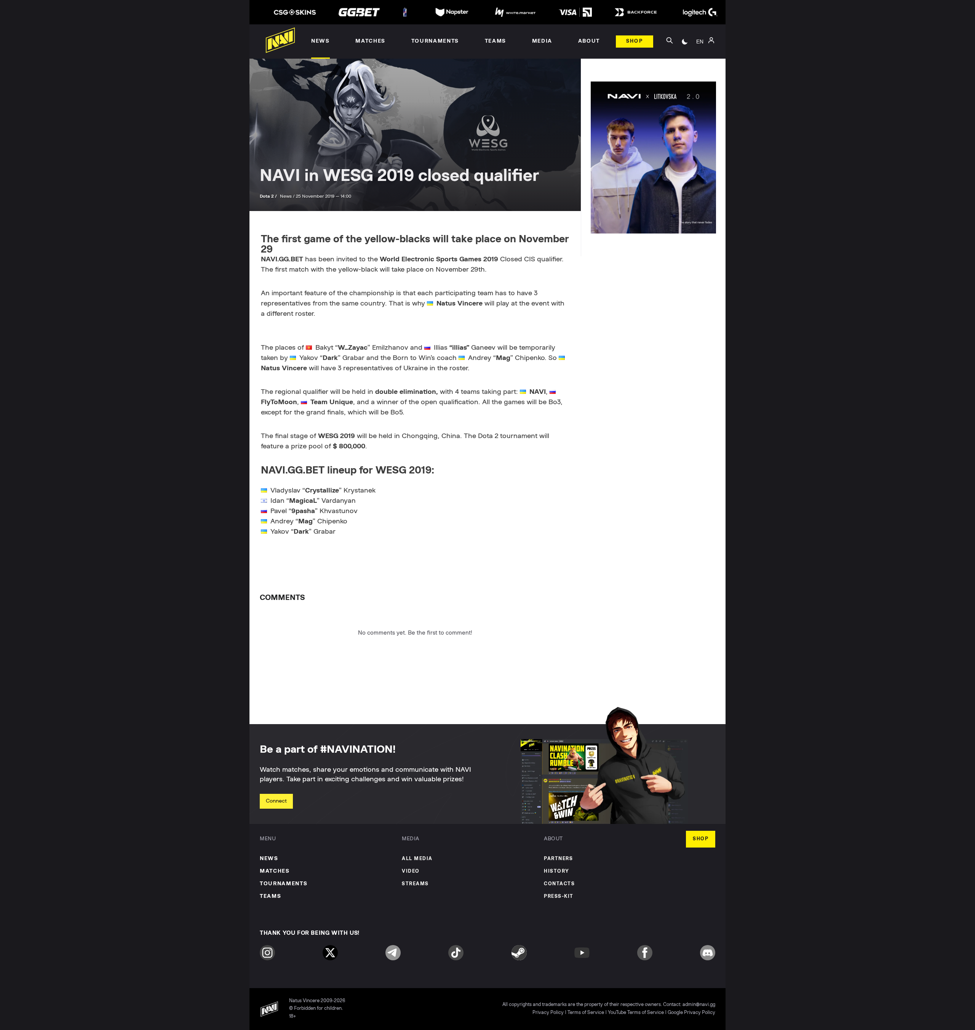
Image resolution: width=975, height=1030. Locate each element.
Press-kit (559, 896)
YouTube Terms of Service (636, 1012)
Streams (415, 883)
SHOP (700, 838)
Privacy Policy (548, 1012)
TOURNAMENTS (283, 883)
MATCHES (275, 871)
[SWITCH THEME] (684, 41)
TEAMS (270, 896)
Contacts (559, 883)
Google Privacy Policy (691, 1012)
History (556, 871)
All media (417, 858)
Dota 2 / (269, 196)
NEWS (269, 858)
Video (411, 871)
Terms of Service (585, 1012)
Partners (558, 858)
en (699, 41)
